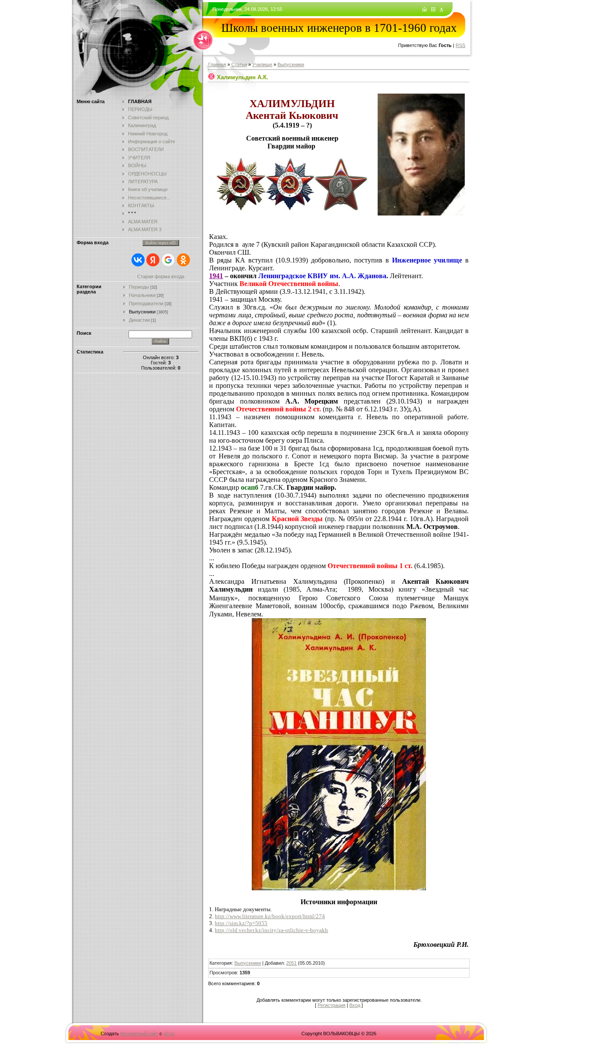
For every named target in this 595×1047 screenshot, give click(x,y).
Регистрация (331, 1005)
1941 (216, 275)
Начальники (142, 295)
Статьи (239, 64)
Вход (354, 1005)
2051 (291, 963)
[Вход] (441, 9)
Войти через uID (160, 243)
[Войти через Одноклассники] (183, 259)
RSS (460, 45)
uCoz (169, 1033)
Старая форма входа (160, 276)
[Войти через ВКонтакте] (138, 259)
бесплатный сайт (139, 1033)
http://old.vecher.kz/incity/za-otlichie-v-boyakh (271, 930)
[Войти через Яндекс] (152, 259)
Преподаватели (146, 303)
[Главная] (424, 9)
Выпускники (142, 311)
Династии (139, 320)
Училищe (262, 64)
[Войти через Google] (168, 260)
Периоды (139, 287)
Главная (217, 64)
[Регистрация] (433, 9)
